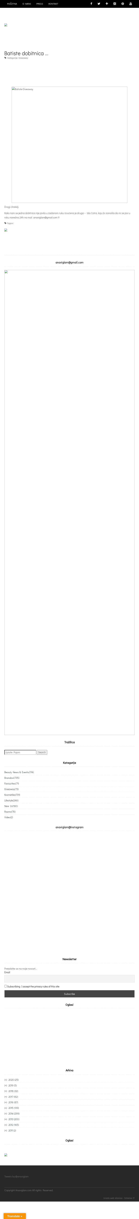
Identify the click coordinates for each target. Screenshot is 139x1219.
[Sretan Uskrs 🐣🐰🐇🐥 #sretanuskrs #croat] (102, 928)
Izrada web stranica (113, 1197)
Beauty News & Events (19, 772)
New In (11, 806)
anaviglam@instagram (69, 827)
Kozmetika (12, 794)
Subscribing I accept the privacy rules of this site (33, 986)
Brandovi (11, 778)
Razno (10, 811)
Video (8, 817)
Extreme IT (129, 1197)
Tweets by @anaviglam (16, 1176)
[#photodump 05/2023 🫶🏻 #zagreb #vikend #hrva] (102, 891)
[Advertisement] (70, 71)
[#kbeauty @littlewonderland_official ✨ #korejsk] (102, 855)
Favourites (11, 783)
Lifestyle (11, 800)
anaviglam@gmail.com (45, 217)
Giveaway (23, 57)
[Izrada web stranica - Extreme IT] (119, 1192)
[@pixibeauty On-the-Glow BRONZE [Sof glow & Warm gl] (37, 855)
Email (7, 972)
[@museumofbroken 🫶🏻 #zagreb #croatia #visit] (37, 928)
